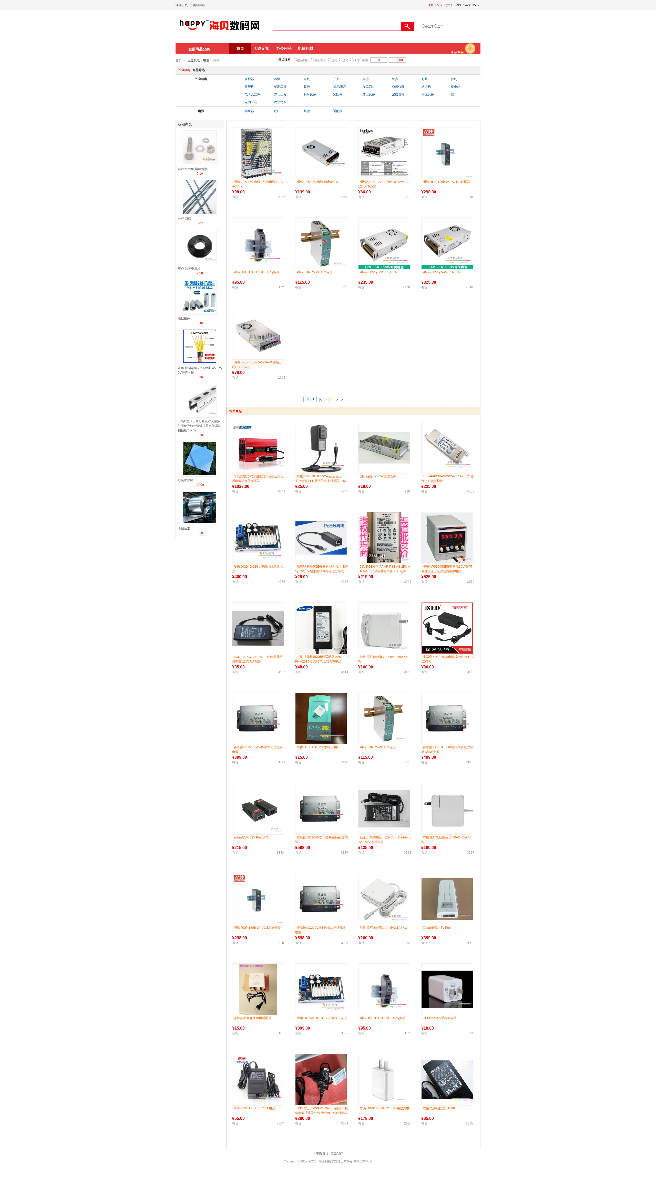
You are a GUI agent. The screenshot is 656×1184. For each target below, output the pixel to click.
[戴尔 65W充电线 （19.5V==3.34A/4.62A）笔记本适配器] (384, 808)
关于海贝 (319, 1154)
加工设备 (369, 94)
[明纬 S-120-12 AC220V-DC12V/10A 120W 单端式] (384, 153)
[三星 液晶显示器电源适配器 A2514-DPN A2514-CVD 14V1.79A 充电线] (321, 628)
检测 (277, 79)
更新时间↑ (321, 60)
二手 (440, 26)
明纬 (277, 111)
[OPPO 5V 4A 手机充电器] (447, 989)
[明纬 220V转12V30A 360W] (384, 243)
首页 (240, 48)
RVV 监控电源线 (189, 268)
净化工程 (280, 94)
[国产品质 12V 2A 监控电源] (384, 448)
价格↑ (346, 60)
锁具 (395, 79)
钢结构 (426, 86)
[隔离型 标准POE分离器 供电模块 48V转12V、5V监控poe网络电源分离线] (321, 537)
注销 (449, 5)
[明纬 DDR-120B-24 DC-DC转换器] (447, 153)
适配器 (337, 111)
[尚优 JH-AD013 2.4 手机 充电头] (321, 718)
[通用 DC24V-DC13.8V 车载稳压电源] (321, 989)
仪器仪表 (398, 86)
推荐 (356, 60)
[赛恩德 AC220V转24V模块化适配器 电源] (258, 718)
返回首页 (182, 5)
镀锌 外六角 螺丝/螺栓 (193, 169)
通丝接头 (184, 318)
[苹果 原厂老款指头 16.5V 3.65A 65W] (384, 628)
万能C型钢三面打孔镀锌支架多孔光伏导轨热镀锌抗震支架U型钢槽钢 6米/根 (199, 425)
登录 (440, 5)
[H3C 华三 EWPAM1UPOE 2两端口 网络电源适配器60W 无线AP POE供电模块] (321, 1079)
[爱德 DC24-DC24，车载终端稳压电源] (258, 538)
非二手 (429, 26)
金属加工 (184, 528)
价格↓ (335, 60)
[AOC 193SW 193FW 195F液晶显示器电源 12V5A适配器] (258, 628)
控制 (454, 79)
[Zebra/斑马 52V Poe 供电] (258, 808)
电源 (206, 60)
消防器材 (398, 94)
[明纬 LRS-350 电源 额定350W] (321, 153)
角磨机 (249, 86)
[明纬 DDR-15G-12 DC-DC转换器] (258, 243)
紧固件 (337, 94)
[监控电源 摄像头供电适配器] (258, 989)
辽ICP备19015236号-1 (357, 1161)
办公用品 (284, 48)
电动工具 (251, 102)
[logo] (219, 32)
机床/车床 (339, 86)
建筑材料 (280, 102)
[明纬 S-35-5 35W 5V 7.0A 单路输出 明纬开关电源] (258, 333)
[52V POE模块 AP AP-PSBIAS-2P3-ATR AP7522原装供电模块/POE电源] (384, 538)
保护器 (249, 79)
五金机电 (194, 60)
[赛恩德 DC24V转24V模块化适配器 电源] (321, 808)
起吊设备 (310, 94)
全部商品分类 (199, 49)
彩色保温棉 (185, 480)
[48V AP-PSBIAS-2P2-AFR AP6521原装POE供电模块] (447, 447)
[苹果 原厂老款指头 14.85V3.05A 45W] (447, 808)
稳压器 (249, 111)
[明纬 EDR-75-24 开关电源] (321, 243)
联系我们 (337, 1154)
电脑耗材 (305, 48)
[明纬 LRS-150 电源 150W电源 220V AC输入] (258, 153)
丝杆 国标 (184, 219)
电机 (307, 79)
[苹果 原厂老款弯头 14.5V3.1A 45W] (384, 899)
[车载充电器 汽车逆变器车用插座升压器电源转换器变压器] (258, 447)
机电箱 (455, 86)
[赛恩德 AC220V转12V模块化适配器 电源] (321, 899)
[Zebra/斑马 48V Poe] (447, 899)
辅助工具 (280, 86)
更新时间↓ (304, 60)
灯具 (425, 79)
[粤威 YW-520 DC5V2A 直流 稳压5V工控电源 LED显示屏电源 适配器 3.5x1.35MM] (321, 447)
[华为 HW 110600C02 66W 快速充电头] (384, 1079)
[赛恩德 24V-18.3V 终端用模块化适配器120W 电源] (447, 718)
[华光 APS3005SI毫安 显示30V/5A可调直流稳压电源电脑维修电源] (447, 537)
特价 (366, 60)
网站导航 (199, 5)
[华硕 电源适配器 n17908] (447, 1079)
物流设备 (428, 94)
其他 (307, 86)
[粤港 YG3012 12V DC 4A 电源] (258, 1079)
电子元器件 (252, 94)
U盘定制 (262, 48)
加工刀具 (369, 86)
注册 (431, 5)
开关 (336, 79)
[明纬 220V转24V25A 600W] (447, 243)
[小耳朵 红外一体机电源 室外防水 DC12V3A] (447, 628)
